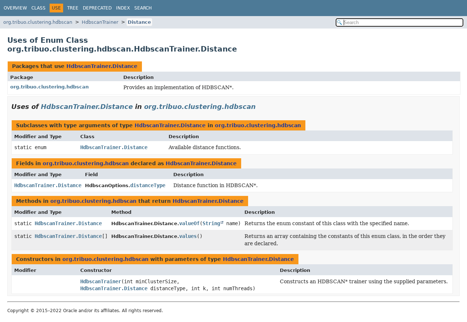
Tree (72, 8)
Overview (15, 8)
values (188, 236)
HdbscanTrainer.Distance (102, 66)
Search (143, 8)
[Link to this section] (261, 106)
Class (38, 8)
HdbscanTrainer (100, 22)
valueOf (189, 223)
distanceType (147, 185)
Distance (139, 22)
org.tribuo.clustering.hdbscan (37, 22)
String (211, 223)
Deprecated (97, 8)
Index (123, 8)
